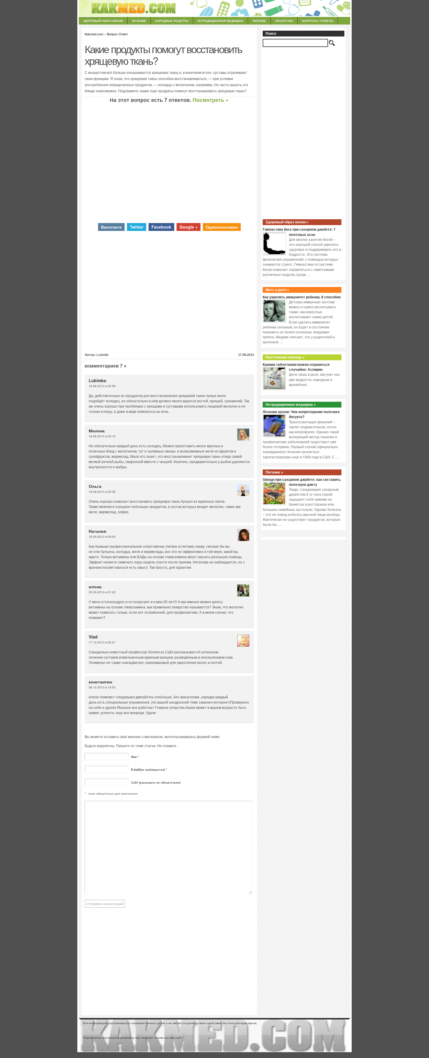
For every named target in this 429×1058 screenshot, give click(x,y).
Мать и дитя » (277, 290)
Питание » (274, 472)
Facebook (161, 227)
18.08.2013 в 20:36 (102, 492)
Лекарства (284, 21)
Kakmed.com (94, 34)
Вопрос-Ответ (117, 34)
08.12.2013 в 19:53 (102, 687)
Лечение (139, 21)
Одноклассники (222, 227)
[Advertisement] (169, 163)
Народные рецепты (172, 21)
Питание (259, 21)
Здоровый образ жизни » (287, 222)
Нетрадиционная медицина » (291, 405)
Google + (188, 227)
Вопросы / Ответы (317, 21)
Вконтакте (111, 227)
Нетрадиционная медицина (220, 21)
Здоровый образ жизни (103, 21)
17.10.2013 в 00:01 (102, 642)
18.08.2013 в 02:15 (102, 436)
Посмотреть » (211, 100)
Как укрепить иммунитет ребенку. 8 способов (302, 297)
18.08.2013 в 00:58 (102, 386)
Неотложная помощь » (285, 357)
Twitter (136, 227)
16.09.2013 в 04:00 (102, 537)
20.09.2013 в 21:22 (102, 592)
